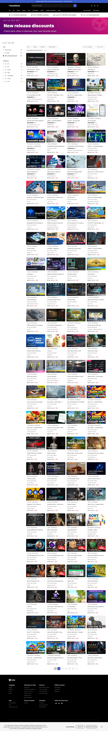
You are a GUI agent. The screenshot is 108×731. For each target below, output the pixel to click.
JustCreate (29, 406)
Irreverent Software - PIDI (33, 124)
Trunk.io (69, 406)
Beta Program (42, 707)
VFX (29, 10)
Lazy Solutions (50, 482)
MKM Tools (70, 585)
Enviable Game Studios (52, 227)
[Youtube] (56, 703)
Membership (58, 687)
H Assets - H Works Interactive (34, 99)
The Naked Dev (91, 457)
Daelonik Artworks (71, 661)
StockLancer (91, 610)
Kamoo (28, 201)
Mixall (28, 585)
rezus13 (29, 355)
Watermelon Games (92, 99)
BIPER (48, 150)
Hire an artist (87, 10)
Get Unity (41, 702)
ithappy (69, 201)
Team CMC (50, 431)
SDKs (42, 10)
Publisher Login (28, 693)
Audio (18, 10)
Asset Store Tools (28, 691)
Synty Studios (50, 99)
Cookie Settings (70, 726)
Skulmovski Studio (31, 636)
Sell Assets (96, 10)
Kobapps (29, 252)
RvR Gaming (70, 457)
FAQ (10, 705)
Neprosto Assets (51, 559)
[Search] (75, 5)
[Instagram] (61, 703)
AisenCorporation (31, 176)
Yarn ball (69, 252)
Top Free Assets (43, 689)
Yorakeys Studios (71, 227)
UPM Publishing (28, 697)
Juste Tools (50, 201)
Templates (35, 10)
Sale (59, 10)
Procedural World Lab (93, 252)
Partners (26, 702)
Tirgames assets (51, 303)
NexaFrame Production (93, 201)
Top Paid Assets (43, 691)
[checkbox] (3, 50)
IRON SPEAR (70, 508)
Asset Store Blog (43, 693)
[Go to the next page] (76, 668)
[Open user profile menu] (97, 5)
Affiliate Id (57, 691)
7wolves (29, 227)
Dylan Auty (90, 303)
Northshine (90, 585)
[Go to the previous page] (55, 668)
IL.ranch (49, 406)
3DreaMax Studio (51, 636)
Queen (49, 661)
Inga (68, 610)
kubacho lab (30, 73)
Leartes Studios (71, 482)
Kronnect (90, 278)
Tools (23, 10)
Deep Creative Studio (93, 124)
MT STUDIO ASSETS (72, 329)
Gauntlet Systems (92, 482)
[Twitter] (59, 703)
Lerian (68, 303)
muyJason (49, 508)
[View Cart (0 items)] (91, 5)
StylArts (89, 355)
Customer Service (13, 707)
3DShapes (29, 534)
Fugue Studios (50, 252)
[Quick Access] (94, 5)
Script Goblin (50, 610)
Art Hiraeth (49, 534)
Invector (69, 278)
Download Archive (43, 705)
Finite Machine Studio (52, 73)
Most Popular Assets (44, 687)
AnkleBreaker (70, 99)
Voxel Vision (30, 380)
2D (13, 10)
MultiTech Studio (31, 150)
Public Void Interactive (52, 329)
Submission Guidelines (29, 689)
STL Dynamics (70, 355)
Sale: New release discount (34, 50)
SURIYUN (49, 355)
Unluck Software (71, 176)
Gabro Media (70, 534)
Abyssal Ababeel (31, 559)
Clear (45, 50)
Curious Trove (30, 278)
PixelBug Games (92, 534)
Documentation (12, 702)
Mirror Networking (71, 73)
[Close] (102, 726)
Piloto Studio (50, 278)
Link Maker (57, 689)
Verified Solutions (51, 10)
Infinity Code (91, 73)
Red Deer (90, 636)
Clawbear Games (92, 406)
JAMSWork (70, 380)
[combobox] (88, 47)
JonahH (29, 329)
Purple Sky (70, 431)
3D (9, 10)
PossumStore (50, 457)
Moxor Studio (91, 661)
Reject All (80, 726)
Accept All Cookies (92, 726)
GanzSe (89, 176)
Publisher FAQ (27, 695)
